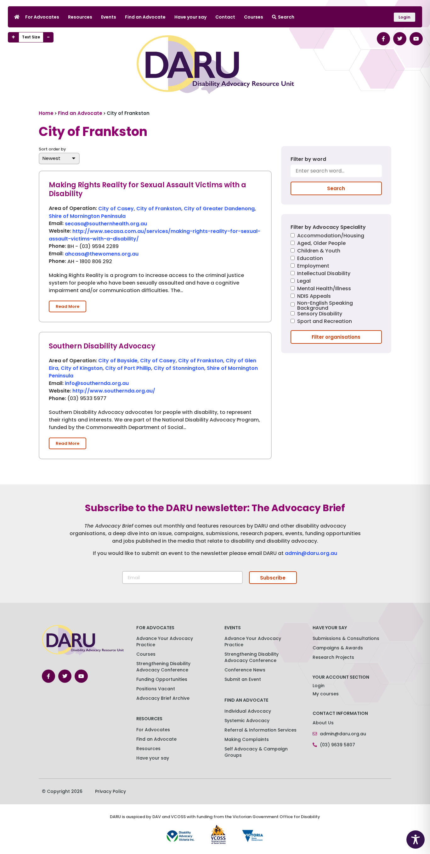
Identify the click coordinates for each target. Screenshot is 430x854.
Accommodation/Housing (330, 236)
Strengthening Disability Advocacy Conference (251, 657)
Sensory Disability (319, 314)
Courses (253, 17)
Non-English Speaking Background (325, 306)
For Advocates (42, 17)
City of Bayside (118, 360)
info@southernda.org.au (97, 383)
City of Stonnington (179, 368)
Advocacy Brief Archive (163, 698)
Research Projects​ (333, 657)
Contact (225, 17)
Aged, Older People (321, 244)
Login (319, 685)
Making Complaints (246, 739)
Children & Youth (318, 251)
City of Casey (116, 208)
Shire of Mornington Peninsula (87, 216)
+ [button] (13, 37)
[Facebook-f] (383, 38)
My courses (326, 694)
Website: (60, 231)
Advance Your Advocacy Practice (164, 641)
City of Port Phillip (128, 368)
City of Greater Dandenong (219, 208)
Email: (56, 224)
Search (286, 17)
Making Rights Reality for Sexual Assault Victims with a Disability (147, 189)
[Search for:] (336, 173)
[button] (67, 306)
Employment (313, 266)
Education (310, 259)
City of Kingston (82, 368)
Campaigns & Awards (338, 648)
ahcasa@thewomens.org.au (102, 253)
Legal (304, 282)
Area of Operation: (73, 209)
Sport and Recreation (324, 322)
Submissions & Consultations (346, 638)
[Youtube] (416, 38)
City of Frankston (158, 208)
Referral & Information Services (260, 730)
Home (46, 113)
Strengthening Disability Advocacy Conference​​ (163, 666)
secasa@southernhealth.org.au (106, 223)
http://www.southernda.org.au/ (113, 390)
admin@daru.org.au (311, 553)
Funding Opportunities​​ (161, 679)
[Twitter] (399, 38)
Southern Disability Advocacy (102, 346)
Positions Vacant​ (155, 689)
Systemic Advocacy (246, 720)
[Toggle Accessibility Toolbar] (415, 839)
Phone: (57, 246)
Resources (80, 17)
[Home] (17, 16)
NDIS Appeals (314, 297)
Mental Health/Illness (324, 289)
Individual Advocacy (247, 711)
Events (108, 17)
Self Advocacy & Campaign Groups (256, 752)
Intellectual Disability (323, 274)
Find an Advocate (145, 17)
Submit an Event (242, 679)
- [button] (48, 37)
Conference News (244, 670)
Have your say (190, 17)
